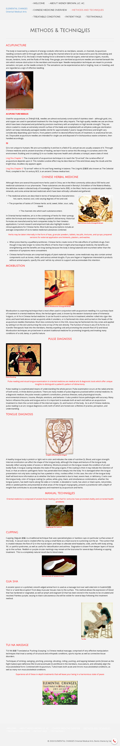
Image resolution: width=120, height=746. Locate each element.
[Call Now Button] (114, 741)
